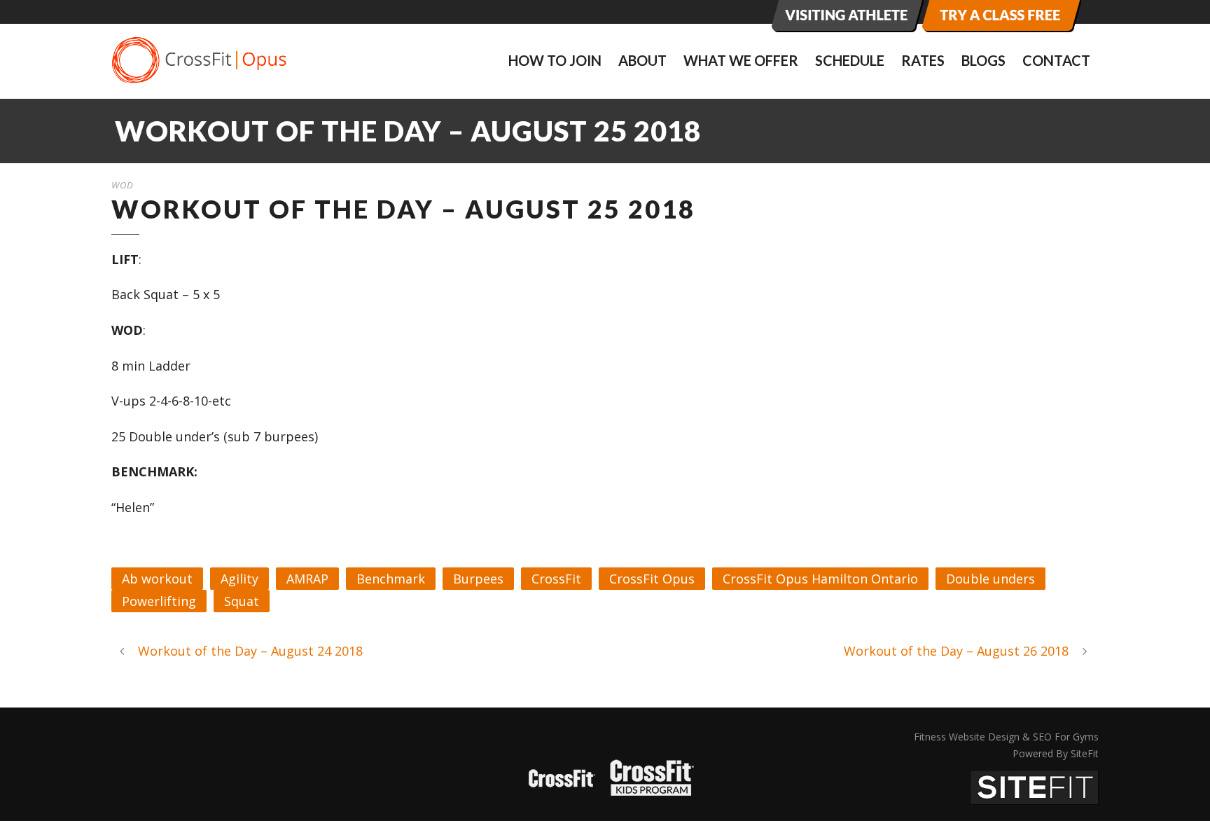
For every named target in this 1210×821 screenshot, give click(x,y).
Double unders (990, 578)
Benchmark (390, 578)
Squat (241, 601)
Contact (1056, 60)
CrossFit (556, 578)
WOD (122, 185)
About (642, 60)
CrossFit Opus (652, 578)
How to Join (554, 60)
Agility (239, 578)
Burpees (478, 578)
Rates (923, 60)
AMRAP (307, 578)
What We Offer (740, 60)
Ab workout (157, 578)
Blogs (983, 60)
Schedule (849, 60)
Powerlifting (159, 601)
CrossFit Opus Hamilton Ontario (820, 578)
